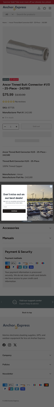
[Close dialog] (51, 186)
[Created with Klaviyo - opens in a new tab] (27, 221)
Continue (14, 211)
